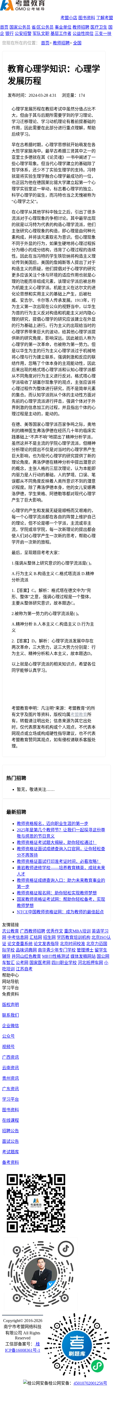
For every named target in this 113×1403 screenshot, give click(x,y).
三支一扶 (103, 33)
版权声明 (10, 1004)
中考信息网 (17, 937)
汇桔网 (35, 937)
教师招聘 (81, 27)
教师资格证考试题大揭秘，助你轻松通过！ (57, 842)
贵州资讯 (10, 1078)
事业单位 (63, 27)
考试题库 (10, 1152)
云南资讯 (10, 1068)
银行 (9, 33)
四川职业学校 (64, 962)
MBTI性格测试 (55, 956)
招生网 (49, 937)
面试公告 (10, 1141)
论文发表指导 (46, 943)
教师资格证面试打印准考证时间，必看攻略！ (59, 861)
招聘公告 (10, 1131)
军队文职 (41, 33)
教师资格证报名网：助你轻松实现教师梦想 (57, 893)
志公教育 (10, 931)
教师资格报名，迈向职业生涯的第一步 (52, 823)
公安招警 (23, 33)
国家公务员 (19, 27)
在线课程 (10, 1120)
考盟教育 (78, 714)
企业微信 (10, 1025)
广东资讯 (10, 1089)
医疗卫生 (98, 27)
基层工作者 (60, 33)
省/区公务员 (43, 27)
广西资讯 (10, 1057)
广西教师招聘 (32, 931)
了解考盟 (104, 18)
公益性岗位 (83, 33)
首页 (4, 27)
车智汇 (8, 962)
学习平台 (10, 1099)
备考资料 (10, 1162)
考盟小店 (68, 18)
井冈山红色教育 (26, 956)
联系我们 (10, 1015)
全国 (77, 43)
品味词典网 (26, 950)
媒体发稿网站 (83, 956)
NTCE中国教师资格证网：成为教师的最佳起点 (60, 912)
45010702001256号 (90, 1383)
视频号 (8, 1046)
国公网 (103, 956)
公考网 (22, 962)
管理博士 (85, 950)
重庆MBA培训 (77, 931)
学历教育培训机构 (73, 937)
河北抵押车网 (90, 962)
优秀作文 (54, 931)
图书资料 (86, 18)
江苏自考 (24, 969)
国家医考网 (39, 962)
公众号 (8, 1036)
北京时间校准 (72, 943)
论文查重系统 (20, 943)
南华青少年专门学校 (57, 950)
